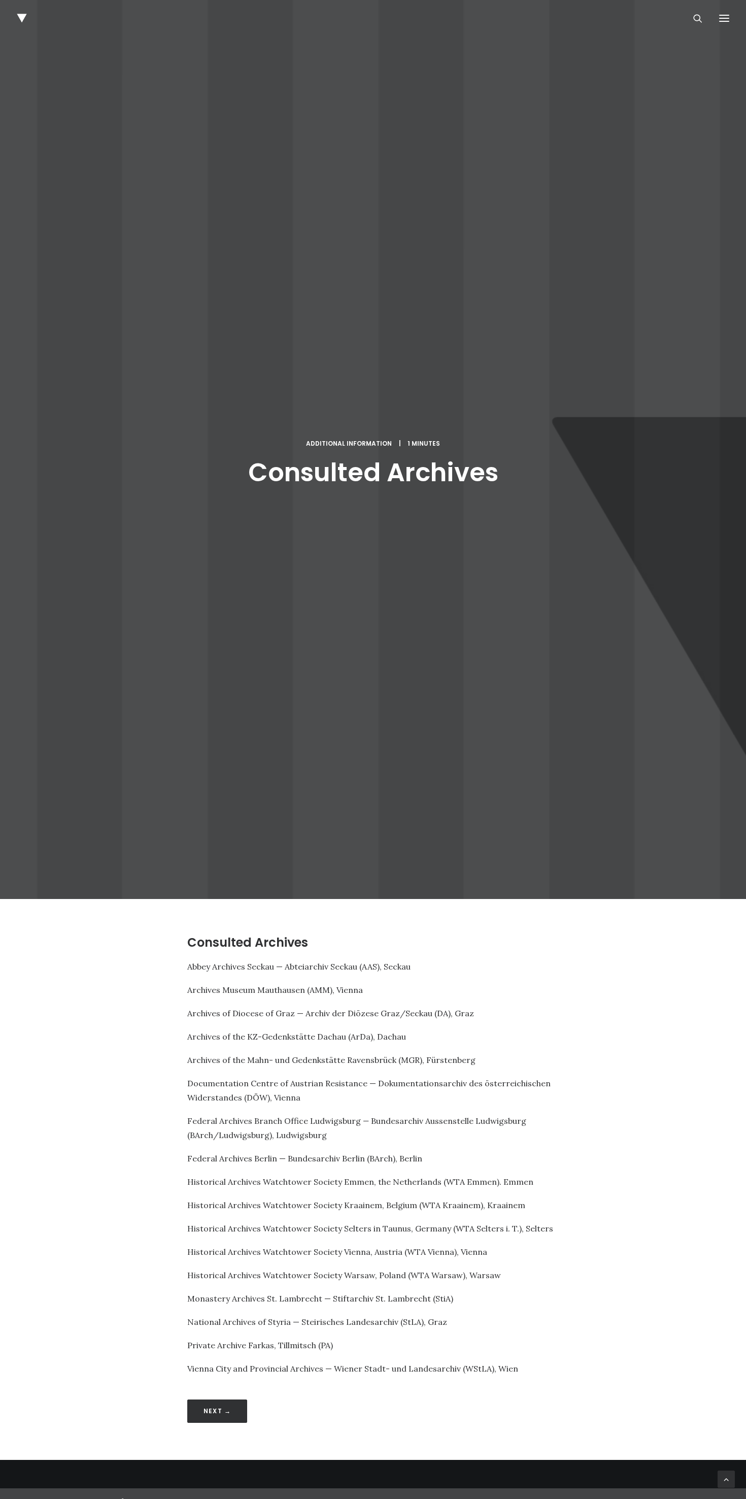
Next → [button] (217, 1411)
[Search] (693, 18)
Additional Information (349, 443)
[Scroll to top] (726, 1478)
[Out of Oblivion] (22, 18)
